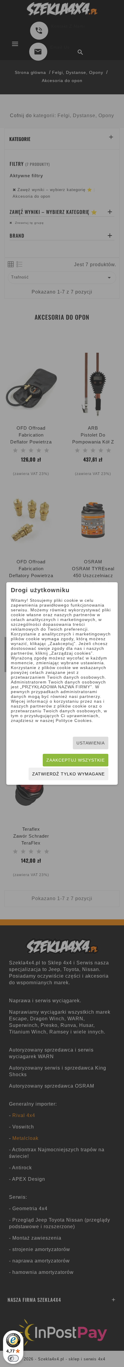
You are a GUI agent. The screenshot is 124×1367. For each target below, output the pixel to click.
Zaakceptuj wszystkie (75, 760)
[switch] (13, 1358)
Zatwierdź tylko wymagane (68, 774)
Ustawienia (90, 743)
